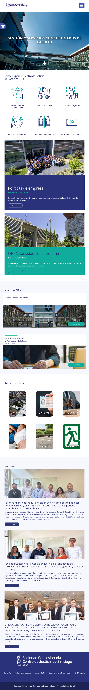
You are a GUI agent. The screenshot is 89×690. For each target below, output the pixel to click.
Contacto (7, 673)
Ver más (15, 205)
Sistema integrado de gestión (60, 673)
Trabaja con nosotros (23, 673)
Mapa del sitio (40, 673)
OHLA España (80, 673)
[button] (3, 26)
